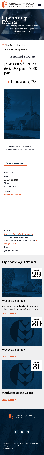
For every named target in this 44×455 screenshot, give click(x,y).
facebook (16, 431)
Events (9, 45)
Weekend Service (12, 194)
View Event (8, 314)
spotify (22, 431)
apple (28, 431)
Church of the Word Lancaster (18, 234)
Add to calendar (16, 163)
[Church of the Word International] (18, 4)
